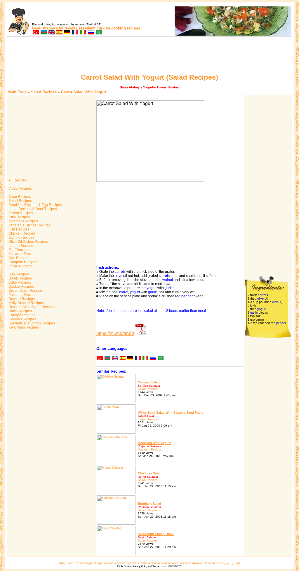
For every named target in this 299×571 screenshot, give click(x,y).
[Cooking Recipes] (51, 32)
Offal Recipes (19, 217)
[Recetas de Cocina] (59, 32)
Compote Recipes (22, 262)
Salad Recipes (44, 92)
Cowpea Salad (149, 382)
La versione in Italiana (190, 563)
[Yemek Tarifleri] (35, 32)
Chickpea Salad (149, 473)
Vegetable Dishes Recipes (29, 225)
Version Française (167, 563)
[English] (115, 358)
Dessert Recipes (21, 299)
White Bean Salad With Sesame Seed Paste (170, 412)
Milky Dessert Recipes (26, 303)
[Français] (137, 358)
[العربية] (160, 358)
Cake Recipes (19, 282)
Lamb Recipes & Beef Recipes (32, 209)
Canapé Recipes (21, 315)
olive (118, 276)
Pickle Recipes (20, 266)
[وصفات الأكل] (98, 32)
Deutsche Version (146, 563)
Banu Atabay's (45, 28)
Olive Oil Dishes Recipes (28, 242)
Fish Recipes (18, 229)
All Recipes (17, 180)
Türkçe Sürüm (66, 563)
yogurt (152, 288)
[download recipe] (141, 333)
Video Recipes (20, 188)
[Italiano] (145, 358)
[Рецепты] (90, 32)
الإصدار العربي (232, 563)
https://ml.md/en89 (115, 333)
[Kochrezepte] (67, 32)
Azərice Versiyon (84, 563)
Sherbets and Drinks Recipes (31, 323)
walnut (167, 280)
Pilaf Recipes (18, 250)
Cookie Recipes (21, 286)
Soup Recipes (19, 197)
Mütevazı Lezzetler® (77, 28)
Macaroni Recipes (22, 254)
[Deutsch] (130, 358)
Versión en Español (124, 563)
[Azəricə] (107, 358)
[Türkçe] (99, 358)
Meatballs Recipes (23, 221)
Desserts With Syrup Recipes (31, 307)
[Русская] (153, 358)
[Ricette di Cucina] (82, 32)
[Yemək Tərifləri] (43, 32)
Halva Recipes (20, 311)
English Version (103, 563)
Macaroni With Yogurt (154, 443)
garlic (169, 288)
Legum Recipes (21, 246)
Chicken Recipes (22, 233)
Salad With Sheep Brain (156, 534)
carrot (119, 272)
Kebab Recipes (20, 213)
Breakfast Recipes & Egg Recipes (35, 205)
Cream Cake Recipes (25, 291)
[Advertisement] (149, 56)
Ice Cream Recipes (23, 327)
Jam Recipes (18, 258)
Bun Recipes (18, 274)
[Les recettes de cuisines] (75, 32)
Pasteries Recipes (22, 295)
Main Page (17, 92)
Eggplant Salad (149, 503)
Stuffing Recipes (21, 237)
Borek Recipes (20, 278)
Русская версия (212, 563)
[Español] (122, 358)
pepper (187, 296)
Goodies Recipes (22, 319)
